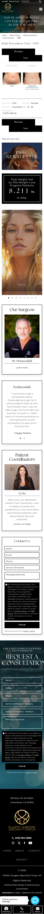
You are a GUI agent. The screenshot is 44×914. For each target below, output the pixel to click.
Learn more (22, 368)
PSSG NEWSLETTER (22, 155)
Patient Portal (14, 1)
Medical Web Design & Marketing (20, 885)
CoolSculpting (8, 38)
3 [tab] (16, 297)
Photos (6, 912)
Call (22, 912)
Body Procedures (30, 35)
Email (37, 912)
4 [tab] (20, 297)
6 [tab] (28, 297)
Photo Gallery (15, 35)
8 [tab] (35, 297)
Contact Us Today (22, 524)
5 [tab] (24, 297)
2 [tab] (12, 297)
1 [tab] (8, 297)
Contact (34, 850)
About (19, 850)
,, (22, 800)
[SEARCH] (40, 1)
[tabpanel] (22, 252)
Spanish (5, 1)
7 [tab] (32, 297)
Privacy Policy (21, 611)
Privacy (26, 631)
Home (4, 35)
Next (25, 58)
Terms (32, 631)
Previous (18, 52)
